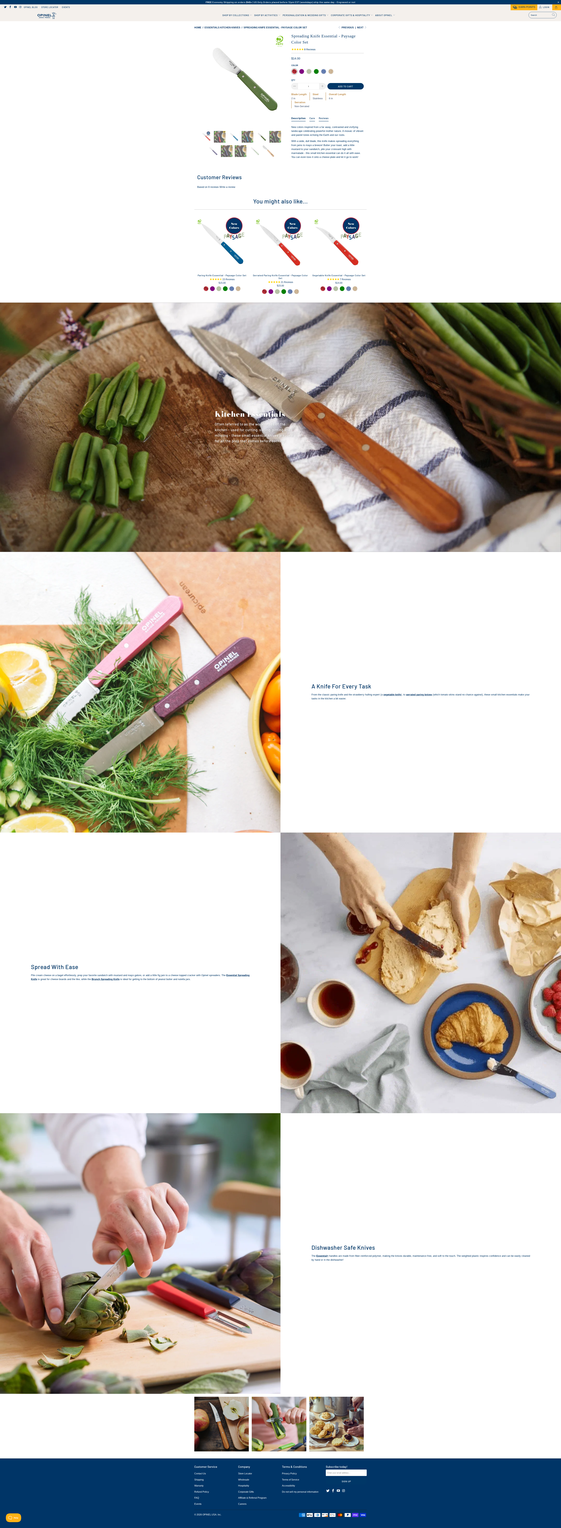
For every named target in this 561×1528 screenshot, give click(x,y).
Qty (293, 80)
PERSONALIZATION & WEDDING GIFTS (304, 15)
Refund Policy (201, 1492)
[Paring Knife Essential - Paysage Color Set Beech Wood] (238, 289)
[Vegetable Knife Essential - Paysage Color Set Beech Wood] (355, 289)
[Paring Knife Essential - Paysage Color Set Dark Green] (225, 289)
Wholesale (243, 1479)
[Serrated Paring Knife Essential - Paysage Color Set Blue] (290, 292)
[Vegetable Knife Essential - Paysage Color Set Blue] (349, 289)
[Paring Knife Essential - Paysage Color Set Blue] (232, 289)
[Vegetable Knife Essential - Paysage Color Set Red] (323, 289)
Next (360, 27)
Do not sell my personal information (300, 1492)
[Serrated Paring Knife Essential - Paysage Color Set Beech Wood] (296, 292)
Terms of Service (290, 1479)
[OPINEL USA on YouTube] (15, 7)
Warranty (199, 1485)
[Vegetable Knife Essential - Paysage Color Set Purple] (329, 289)
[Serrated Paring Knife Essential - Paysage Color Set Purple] (271, 292)
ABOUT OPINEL (384, 15)
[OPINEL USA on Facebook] (10, 7)
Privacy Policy (289, 1473)
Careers (242, 1504)
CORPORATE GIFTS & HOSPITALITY (351, 15)
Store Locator (49, 7)
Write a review (227, 187)
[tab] (298, 117)
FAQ (196, 1498)
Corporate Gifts (246, 1492)
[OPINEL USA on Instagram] (20, 7)
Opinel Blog (31, 7)
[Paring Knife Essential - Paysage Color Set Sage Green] (219, 289)
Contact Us (200, 1473)
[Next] (283, 79)
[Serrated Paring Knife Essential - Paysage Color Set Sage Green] (277, 292)
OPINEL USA (209, 1514)
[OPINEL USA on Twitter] (5, 7)
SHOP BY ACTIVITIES (266, 15)
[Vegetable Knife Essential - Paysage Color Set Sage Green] (336, 289)
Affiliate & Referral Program (252, 1498)
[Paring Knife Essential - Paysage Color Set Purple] (212, 289)
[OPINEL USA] (46, 16)
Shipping (199, 1479)
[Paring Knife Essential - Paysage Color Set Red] (206, 289)
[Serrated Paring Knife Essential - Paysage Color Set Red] (264, 292)
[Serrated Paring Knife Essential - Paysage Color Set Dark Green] (284, 292)
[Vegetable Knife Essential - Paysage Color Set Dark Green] (342, 289)
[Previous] (199, 79)
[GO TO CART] (556, 7)
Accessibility (288, 1485)
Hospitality (243, 1485)
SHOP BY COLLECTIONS (236, 15)
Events (66, 7)
